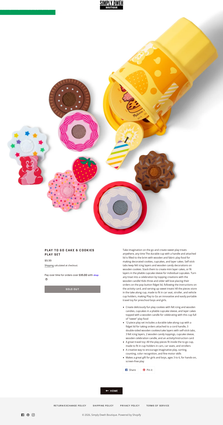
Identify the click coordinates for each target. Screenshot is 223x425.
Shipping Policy (103, 405)
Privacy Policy (130, 405)
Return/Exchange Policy (70, 405)
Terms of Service (157, 405)
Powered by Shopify (129, 415)
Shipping (49, 265)
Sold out (72, 289)
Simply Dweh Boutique (104, 415)
